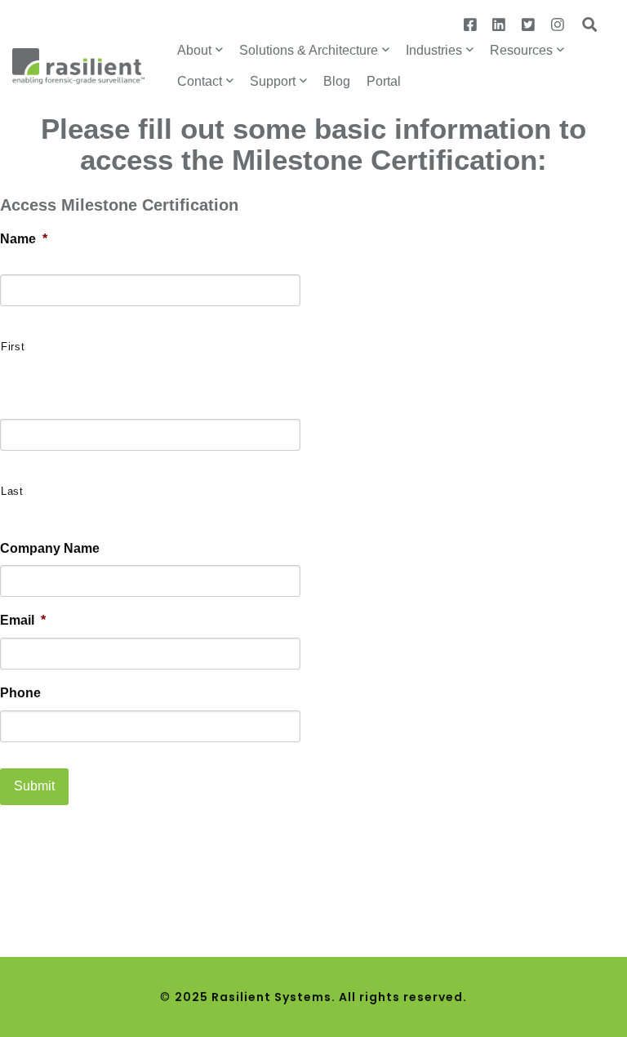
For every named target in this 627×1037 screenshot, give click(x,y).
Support (273, 81)
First (12, 346)
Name (23, 239)
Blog (336, 81)
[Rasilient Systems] (78, 65)
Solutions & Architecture (308, 50)
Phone (20, 693)
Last (12, 491)
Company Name (50, 548)
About (194, 50)
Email (23, 620)
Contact (199, 81)
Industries (434, 50)
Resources (521, 50)
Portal (384, 81)
